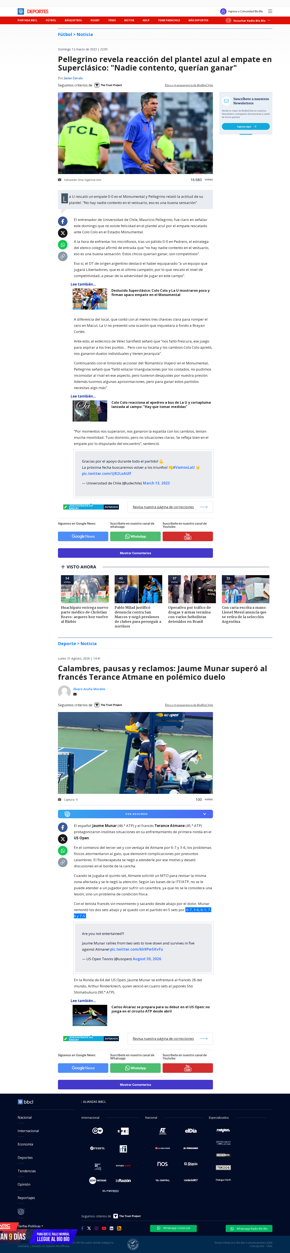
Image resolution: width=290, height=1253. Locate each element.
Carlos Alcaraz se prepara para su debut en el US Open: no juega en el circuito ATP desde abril (160, 1009)
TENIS (112, 20)
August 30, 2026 (147, 958)
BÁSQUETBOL (73, 20)
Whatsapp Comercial (176, 1228)
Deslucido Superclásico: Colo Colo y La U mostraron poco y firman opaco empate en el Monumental (160, 292)
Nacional (25, 1117)
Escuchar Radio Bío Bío (249, 20)
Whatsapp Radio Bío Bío (251, 1228)
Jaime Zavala (73, 78)
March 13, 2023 (156, 483)
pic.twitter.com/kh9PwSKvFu (136, 949)
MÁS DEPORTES (198, 20)
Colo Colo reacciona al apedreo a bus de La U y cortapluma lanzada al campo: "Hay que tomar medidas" (161, 404)
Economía (25, 1144)
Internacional (28, 1130)
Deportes (25, 1157)
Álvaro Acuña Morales (89, 689)
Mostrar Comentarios (135, 553)
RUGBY (95, 20)
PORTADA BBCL (27, 20)
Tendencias (27, 1171)
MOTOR (129, 20)
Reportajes (26, 1197)
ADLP (146, 20)
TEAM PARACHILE (169, 20)
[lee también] (91, 299)
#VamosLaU (184, 467)
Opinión (24, 1184)
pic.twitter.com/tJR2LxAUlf (106, 473)
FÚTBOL (51, 20)
